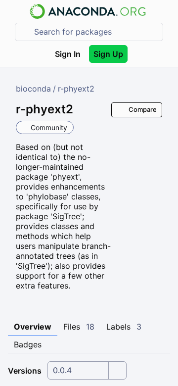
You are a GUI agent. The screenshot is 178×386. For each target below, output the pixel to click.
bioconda (33, 89)
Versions (25, 371)
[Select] (117, 370)
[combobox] (96, 32)
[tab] (32, 327)
